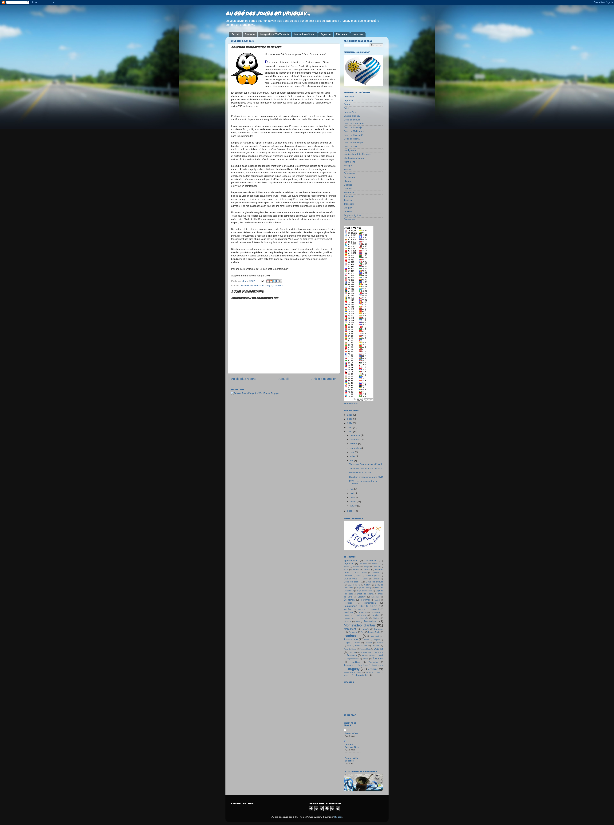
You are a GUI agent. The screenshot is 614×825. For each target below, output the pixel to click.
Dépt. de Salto (351, 146)
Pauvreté (375, 636)
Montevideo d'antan (354, 158)
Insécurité (375, 609)
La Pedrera (375, 612)
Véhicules (358, 34)
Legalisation (360, 615)
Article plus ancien (324, 378)
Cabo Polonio (361, 573)
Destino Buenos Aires (352, 745)
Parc (363, 632)
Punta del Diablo (350, 649)
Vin (378, 672)
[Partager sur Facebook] (277, 281)
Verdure (369, 672)
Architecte (349, 97)
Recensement (365, 652)
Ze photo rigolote (352, 215)
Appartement (350, 560)
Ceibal (358, 576)
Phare (366, 640)
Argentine (326, 34)
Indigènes (348, 609)
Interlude (348, 612)
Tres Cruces (363, 665)
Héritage (348, 603)
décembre (355, 435)
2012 (350, 431)
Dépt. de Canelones (354, 123)
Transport (259, 285)
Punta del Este (365, 649)
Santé (380, 655)
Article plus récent (243, 378)
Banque (367, 567)
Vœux (346, 675)
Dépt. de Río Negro (353, 142)
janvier (353, 506)
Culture (367, 585)
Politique (368, 643)
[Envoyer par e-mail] (268, 281)
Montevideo (247, 285)
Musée (347, 169)
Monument (349, 162)
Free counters (351, 403)
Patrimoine (349, 173)
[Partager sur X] (274, 281)
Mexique (347, 622)
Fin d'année (365, 600)
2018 (350, 415)
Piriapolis (376, 640)
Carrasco (348, 576)
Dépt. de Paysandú (353, 135)
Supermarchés (353, 659)
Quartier (348, 185)
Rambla (348, 188)
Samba (371, 655)
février (353, 501)
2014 (350, 423)
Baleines (356, 567)
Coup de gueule (352, 120)
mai (352, 489)
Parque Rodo (374, 632)
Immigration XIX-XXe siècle (274, 34)
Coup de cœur (351, 582)
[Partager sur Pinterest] (280, 281)
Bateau (377, 567)
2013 (350, 427)
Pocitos (357, 643)
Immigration (350, 150)
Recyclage (379, 652)
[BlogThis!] (271, 281)
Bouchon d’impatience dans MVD (366, 477)
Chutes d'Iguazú (352, 116)
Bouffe (347, 104)
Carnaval (375, 573)
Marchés (364, 618)
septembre (355, 448)
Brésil (346, 108)
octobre (354, 443)
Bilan (346, 570)
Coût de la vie (354, 585)
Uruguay (269, 285)
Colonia (365, 579)
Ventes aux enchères (352, 672)
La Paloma (362, 612)
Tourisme (250, 34)
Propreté (375, 646)
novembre (355, 439)
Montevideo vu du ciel (360, 472)
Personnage (350, 177)
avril (352, 493)
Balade (346, 567)
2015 (350, 419)
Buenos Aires (350, 112)
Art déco (363, 564)
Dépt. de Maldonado (354, 131)
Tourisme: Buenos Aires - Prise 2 (365, 464)
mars (353, 497)
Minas (357, 622)
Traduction (373, 662)
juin (352, 460)
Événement (349, 219)
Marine (376, 618)
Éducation (375, 597)
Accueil (235, 34)
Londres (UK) (349, 618)
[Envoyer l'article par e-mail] (262, 281)
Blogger (338, 817)
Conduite (376, 579)
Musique (348, 165)
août (352, 452)
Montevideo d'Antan (304, 34)
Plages (347, 181)
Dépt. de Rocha (352, 139)
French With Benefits (351, 759)
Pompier (380, 643)
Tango (365, 659)
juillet (353, 456)
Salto (364, 655)
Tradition (348, 200)
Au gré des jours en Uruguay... (267, 14)
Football (377, 600)
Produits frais (361, 646)
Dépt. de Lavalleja (353, 127)
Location (375, 615)
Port (349, 646)
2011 (350, 511)
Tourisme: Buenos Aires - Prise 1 (365, 468)
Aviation (375, 563)
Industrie (361, 609)
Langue (347, 615)
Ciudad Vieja (350, 579)
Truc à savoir (377, 665)
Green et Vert (352, 733)
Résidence (341, 34)
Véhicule (279, 285)
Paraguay (353, 632)
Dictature (362, 597)
